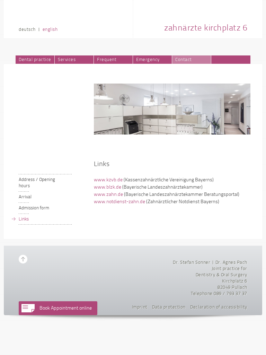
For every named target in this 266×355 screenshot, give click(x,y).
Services (67, 60)
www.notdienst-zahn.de (119, 202)
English (50, 29)
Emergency (148, 60)
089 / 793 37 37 (230, 294)
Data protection (169, 307)
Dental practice (35, 60)
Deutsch (27, 29)
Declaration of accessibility (218, 307)
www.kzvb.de (108, 180)
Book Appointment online (65, 308)
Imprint (140, 307)
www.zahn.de (108, 194)
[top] (23, 259)
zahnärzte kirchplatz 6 (205, 28)
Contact (183, 60)
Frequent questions (107, 61)
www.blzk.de (107, 187)
